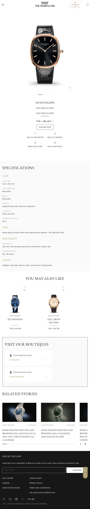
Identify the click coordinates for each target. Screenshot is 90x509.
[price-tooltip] (52, 121)
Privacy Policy (36, 483)
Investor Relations (11, 488)
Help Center (7, 478)
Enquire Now (45, 127)
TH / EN (31, 499)
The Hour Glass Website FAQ (42, 492)
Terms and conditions (40, 488)
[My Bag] (85, 470)
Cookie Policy (36, 478)
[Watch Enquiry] (85, 475)
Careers (6, 483)
